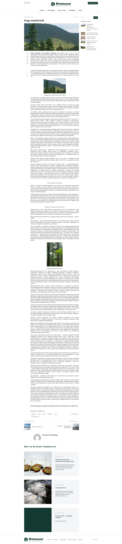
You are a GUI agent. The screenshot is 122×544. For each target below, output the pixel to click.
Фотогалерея (63, 539)
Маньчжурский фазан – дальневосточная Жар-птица (64, 460)
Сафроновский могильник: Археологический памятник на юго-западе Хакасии (92, 27)
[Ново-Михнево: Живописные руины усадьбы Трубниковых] (84, 47)
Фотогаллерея (51, 10)
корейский (50, 413)
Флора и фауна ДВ (59, 456)
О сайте (80, 10)
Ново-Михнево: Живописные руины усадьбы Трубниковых (91, 48)
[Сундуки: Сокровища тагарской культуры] (84, 37)
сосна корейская (35, 416)
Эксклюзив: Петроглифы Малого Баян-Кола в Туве (92, 33)
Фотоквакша (72, 10)
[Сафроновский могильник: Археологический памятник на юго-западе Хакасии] (84, 25)
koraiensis (34, 413)
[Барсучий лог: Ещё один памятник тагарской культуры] (84, 41)
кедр (44, 413)
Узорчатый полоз (60, 488)
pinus (39, 413)
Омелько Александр (50, 435)
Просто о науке (62, 10)
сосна (56, 413)
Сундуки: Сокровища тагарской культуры (91, 37)
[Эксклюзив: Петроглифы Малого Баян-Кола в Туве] (84, 33)
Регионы (42, 10)
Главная (49, 539)
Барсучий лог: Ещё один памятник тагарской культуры (92, 42)
